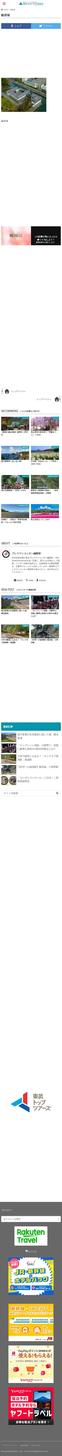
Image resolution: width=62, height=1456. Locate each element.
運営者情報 (24, 1445)
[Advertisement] (31, 53)
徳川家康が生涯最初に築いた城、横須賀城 (37, 736)
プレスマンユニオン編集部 (26, 553)
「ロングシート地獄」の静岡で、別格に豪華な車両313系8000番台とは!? (37, 747)
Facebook (42, 580)
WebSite (20, 580)
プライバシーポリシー (9, 1445)
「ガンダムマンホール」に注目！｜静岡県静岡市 (37, 779)
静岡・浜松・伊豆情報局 (23, 1451)
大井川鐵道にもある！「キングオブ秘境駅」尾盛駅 (37, 758)
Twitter (31, 580)
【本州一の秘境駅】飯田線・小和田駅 (37, 766)
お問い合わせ (35, 1445)
